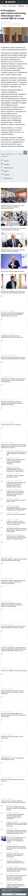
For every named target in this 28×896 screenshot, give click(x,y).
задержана (8, 142)
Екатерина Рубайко (6, 22)
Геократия (4, 6)
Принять (14, 894)
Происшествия (16, 23)
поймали (19, 132)
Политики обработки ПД (7, 891)
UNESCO (21, 6)
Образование (12, 6)
